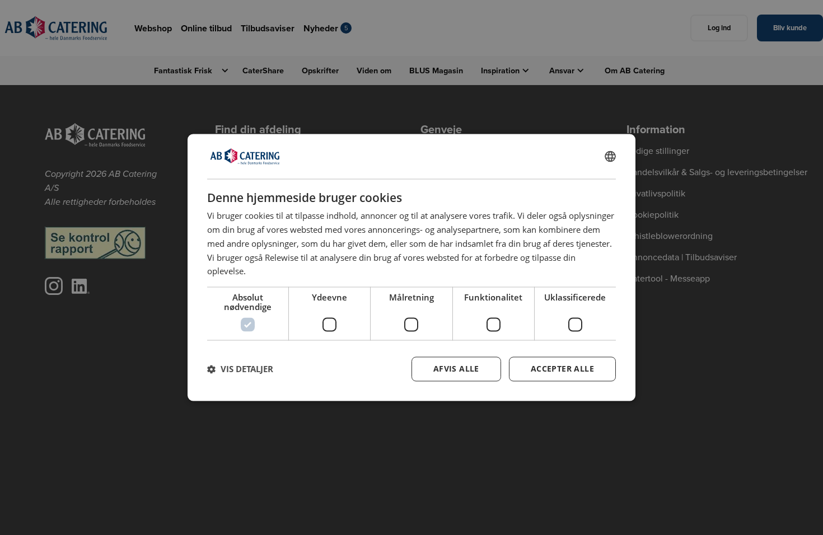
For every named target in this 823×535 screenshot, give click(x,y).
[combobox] (610, 156)
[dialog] (411, 267)
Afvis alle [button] (456, 369)
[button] (240, 369)
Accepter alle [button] (562, 369)
